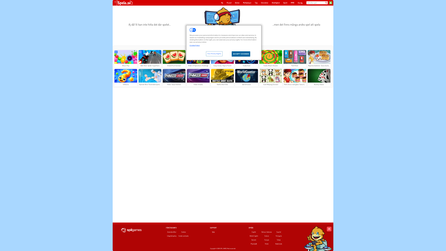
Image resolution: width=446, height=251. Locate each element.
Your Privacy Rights (214, 54)
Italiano (266, 236)
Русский (254, 244)
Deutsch (253, 240)
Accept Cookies (241, 54)
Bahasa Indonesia (267, 232)
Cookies (183, 232)
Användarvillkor (171, 232)
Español (278, 232)
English (254, 232)
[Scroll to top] (329, 229)
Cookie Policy (195, 45)
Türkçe (279, 240)
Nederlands (278, 244)
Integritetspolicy (171, 236)
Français (266, 240)
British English (254, 236)
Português (279, 236)
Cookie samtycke (184, 236)
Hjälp (213, 232)
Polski (266, 244)
